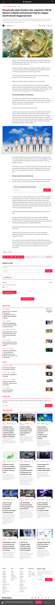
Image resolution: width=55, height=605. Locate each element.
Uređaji (4, 321)
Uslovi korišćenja (31, 574)
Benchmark (22, 591)
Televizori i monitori (6, 372)
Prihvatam (38, 602)
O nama (29, 571)
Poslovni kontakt (31, 572)
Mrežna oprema (6, 591)
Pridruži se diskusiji (8, 292)
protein (4, 252)
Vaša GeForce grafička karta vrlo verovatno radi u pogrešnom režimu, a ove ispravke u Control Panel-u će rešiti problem (10, 354)
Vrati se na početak (26, 299)
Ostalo (4, 387)
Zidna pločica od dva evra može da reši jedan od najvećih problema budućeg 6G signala (9, 546)
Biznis (4, 309)
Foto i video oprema (5, 588)
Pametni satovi (23, 581)
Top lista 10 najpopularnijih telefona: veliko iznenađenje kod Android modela (10, 325)
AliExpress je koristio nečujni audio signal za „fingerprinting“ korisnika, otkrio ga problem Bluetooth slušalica (10, 315)
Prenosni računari (4, 573)
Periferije (4, 586)
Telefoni (4, 571)
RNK (34, 71)
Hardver (4, 579)
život (10, 252)
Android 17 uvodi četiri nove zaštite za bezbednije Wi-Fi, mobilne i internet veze (9, 468)
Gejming (12, 572)
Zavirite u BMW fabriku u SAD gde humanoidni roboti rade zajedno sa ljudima (26, 430)
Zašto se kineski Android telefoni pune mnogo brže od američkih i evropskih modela (44, 506)
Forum (29, 576)
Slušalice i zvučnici (6, 379)
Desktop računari (6, 584)
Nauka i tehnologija (7, 6)
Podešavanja (46, 602)
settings (31, 602)
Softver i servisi (6, 348)
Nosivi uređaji (5, 365)
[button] (4, 2)
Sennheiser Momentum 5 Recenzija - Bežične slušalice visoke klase (10, 383)
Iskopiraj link (48, 256)
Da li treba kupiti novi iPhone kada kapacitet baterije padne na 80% (10, 344)
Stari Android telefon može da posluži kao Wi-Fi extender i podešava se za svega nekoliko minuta (43, 432)
